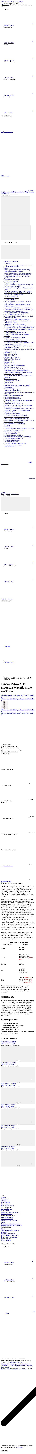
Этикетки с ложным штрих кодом (15, 443)
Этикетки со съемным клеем (13, 445)
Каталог (31, 190)
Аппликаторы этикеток (11, 266)
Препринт (4, 1232)
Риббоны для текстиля (11, 367)
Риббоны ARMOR (10, 352)
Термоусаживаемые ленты (12, 402)
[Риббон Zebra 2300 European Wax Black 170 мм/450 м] (18, 697)
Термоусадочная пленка (11, 397)
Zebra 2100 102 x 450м (8, 1043)
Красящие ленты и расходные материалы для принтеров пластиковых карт (18, 310)
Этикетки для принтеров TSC (13, 438)
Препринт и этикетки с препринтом (15, 341)
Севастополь (5, 1367)
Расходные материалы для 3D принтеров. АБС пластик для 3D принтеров (19, 343)
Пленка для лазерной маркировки (15, 332)
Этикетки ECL (9, 427)
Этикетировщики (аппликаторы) (14, 423)
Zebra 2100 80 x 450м (7, 1148)
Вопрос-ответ (5, 1210)
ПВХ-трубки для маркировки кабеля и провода (19, 326)
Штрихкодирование (7, 1217)
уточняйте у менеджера (12, 1045)
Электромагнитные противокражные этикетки (19, 420)
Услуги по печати (18, 192)
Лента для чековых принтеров (13, 314)
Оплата (15, 1)
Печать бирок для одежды (9, 1237)
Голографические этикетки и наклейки (16, 276)
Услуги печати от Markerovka (13, 403)
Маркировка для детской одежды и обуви (17, 321)
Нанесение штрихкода (8, 1233)
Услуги (20, 1)
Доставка (10, 1)
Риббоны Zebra (9, 362)
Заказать (3, 751)
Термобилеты (8, 382)
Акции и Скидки (6, 1209)
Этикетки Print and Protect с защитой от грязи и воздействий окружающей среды (19, 429)
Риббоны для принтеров (12, 364)
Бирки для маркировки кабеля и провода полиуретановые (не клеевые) (17, 270)
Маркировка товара (7, 1219)
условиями (19, 1447)
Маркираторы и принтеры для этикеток (17, 319)
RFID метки (8, 263)
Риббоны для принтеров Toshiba (14, 365)
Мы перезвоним (12, 751)
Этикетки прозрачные (11, 441)
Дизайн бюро (5, 1368)
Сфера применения (7, 192)
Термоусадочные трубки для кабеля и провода (19, 400)
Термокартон (8, 384)
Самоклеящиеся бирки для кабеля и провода (18, 372)
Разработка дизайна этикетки (10, 1230)
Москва (3, 1364)
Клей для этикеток (10, 299)
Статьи (3, 1222)
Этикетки (7, 425)
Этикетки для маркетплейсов (13, 435)
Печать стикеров (6, 1240)
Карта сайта (14, 1368)
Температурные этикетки (12, 380)
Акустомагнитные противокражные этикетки (18, 265)
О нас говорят (5, 1204)
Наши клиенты (5, 1202)
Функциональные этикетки (13, 407)
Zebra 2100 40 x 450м (7, 1106)
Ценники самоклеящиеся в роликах (15, 415)
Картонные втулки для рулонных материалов (18, 284)
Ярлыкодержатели (10, 446)
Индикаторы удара (10, 283)
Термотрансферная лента (12, 390)
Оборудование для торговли (10, 494)
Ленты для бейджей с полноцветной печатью (18, 316)
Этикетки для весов (10, 433)
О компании (4, 1199)
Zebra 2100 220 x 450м (8, 1085)
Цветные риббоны (10, 412)
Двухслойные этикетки (11, 279)
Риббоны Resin (9, 355)
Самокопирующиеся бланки (13, 374)
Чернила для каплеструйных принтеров (17, 418)
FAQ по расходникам (25, 1368)
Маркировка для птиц (11, 322)
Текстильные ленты (10, 379)
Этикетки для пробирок (11, 440)
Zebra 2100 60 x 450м (7, 1127)
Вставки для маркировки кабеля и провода (17, 274)
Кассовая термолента (11, 296)
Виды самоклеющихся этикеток (11, 1224)
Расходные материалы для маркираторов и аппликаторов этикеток (17, 346)
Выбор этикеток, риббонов (9, 1220)
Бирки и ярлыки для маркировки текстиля (17, 273)
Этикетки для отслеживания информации (17, 436)
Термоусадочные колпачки (12, 398)
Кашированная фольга (11, 298)
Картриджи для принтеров (12, 286)
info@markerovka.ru (16, 1362)
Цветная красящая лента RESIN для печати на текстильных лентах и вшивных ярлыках (19, 409)
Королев (29, 1365)
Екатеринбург (5, 1365)
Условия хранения (6, 1214)
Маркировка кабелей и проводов (14, 324)
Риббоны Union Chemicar (12, 359)
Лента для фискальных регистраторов (16, 312)
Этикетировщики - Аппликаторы (11, 1225)
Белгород (23, 1365)
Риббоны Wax (8, 360)
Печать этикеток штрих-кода (10, 1235)
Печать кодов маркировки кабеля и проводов (18, 329)
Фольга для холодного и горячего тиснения (18, 405)
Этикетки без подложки (12, 432)
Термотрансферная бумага (12, 389)
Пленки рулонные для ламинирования (16, 334)
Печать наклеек (6, 1238)
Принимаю (4, 1450)
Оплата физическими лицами (10, 1212)
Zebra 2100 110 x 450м (8, 1064)
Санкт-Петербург (12, 1364)
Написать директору (7, 1205)
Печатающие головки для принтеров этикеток (19, 327)
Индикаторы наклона (11, 281)
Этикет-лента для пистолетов (13, 422)
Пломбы (7, 336)
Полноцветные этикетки (12, 339)
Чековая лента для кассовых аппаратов (16, 417)
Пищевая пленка (9, 331)
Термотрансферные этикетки (13, 395)
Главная (3, 1197)
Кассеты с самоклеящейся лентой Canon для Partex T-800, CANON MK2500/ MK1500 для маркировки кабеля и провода (18, 292)
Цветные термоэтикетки (12, 413)
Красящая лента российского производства (18, 308)
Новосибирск (15, 1365)
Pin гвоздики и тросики (11, 261)
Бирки (6, 268)
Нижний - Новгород (24, 1364)
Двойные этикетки (10, 278)
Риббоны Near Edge (10, 354)
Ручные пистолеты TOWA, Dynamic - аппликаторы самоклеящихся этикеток (16, 369)
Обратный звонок (6, 116)
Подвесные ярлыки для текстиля (14, 337)
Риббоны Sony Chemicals (12, 357)
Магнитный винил (10, 317)
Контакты (4, 1)
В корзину (24, 1060)
